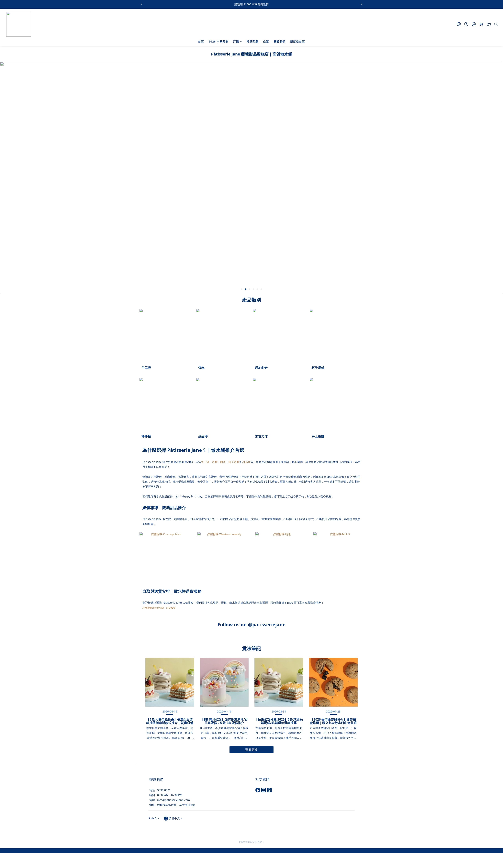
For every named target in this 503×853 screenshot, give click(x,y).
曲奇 (223, 462)
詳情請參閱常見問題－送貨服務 (158, 607)
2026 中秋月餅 (219, 41)
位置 (266, 41)
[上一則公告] (141, 4)
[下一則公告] (361, 4)
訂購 (236, 41)
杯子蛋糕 (234, 462)
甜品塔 (246, 462)
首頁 (201, 41)
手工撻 (205, 462)
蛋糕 (215, 462)
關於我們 (279, 41)
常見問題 (252, 41)
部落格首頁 (297, 41)
